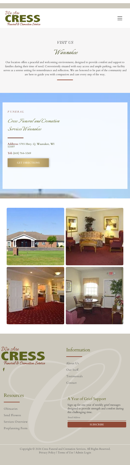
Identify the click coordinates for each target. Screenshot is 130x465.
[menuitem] (96, 363)
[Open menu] (119, 18)
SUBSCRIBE (97, 424)
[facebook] (3, 370)
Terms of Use (65, 452)
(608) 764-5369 (22, 153)
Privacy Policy (47, 452)
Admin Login (83, 452)
